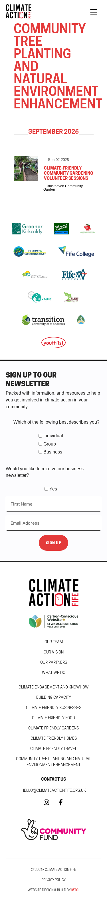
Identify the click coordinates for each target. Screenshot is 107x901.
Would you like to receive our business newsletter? (45, 472)
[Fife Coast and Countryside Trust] (29, 251)
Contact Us (53, 779)
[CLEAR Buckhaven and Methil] (61, 228)
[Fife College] (76, 251)
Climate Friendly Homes (54, 738)
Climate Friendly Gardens (53, 728)
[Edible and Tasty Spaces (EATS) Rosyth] (87, 228)
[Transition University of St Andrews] (43, 319)
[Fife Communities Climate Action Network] (35, 274)
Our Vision (54, 652)
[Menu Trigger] (94, 12)
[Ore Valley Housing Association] (39, 297)
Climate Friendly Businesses (53, 707)
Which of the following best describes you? (56, 422)
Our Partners (53, 662)
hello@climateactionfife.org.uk (53, 790)
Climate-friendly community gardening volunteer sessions (68, 173)
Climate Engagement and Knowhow (54, 687)
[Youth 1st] (53, 342)
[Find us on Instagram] (46, 805)
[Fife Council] (74, 274)
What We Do (53, 672)
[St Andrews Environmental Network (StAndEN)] (80, 319)
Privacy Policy (54, 880)
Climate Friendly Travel (53, 748)
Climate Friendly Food (53, 718)
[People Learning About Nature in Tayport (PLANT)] (71, 297)
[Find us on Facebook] (60, 805)
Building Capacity (53, 697)
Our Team (54, 642)
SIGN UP (53, 543)
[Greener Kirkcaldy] (27, 228)
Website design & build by (53, 890)
